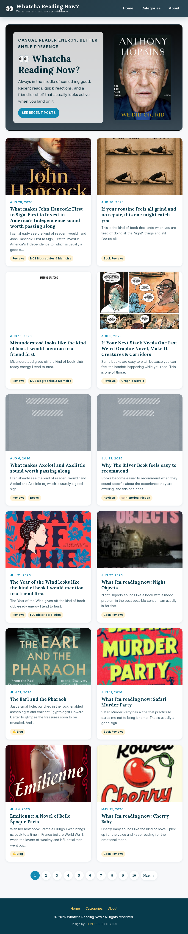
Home (128, 8)
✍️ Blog (17, 731)
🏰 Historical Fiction (135, 497)
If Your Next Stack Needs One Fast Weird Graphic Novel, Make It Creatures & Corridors (139, 348)
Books (34, 497)
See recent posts (39, 113)
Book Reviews (113, 258)
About (174, 8)
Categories (150, 8)
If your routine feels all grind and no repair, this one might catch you (138, 214)
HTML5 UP (93, 924)
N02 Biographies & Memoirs (50, 258)
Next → (149, 875)
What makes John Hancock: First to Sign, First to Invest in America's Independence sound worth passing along (46, 217)
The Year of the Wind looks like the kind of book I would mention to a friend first (47, 587)
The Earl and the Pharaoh (38, 699)
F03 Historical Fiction (45, 614)
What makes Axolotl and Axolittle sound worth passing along (47, 468)
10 (134, 875)
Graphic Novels (132, 381)
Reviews (18, 258)
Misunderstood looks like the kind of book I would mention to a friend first (48, 348)
